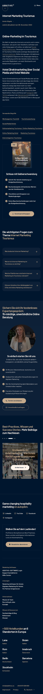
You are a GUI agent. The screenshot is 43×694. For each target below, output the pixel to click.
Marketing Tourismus (28, 133)
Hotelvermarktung (8, 54)
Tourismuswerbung (28, 119)
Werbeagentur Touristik (10, 119)
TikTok (4, 95)
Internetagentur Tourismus (12, 138)
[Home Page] (8, 5)
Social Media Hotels (9, 124)
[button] (37, 5)
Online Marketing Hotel (10, 133)
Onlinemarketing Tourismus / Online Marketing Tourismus (22, 128)
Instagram (30, 93)
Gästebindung (23, 95)
